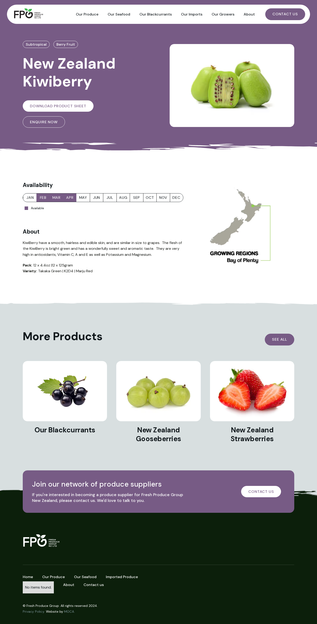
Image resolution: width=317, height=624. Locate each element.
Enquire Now (44, 122)
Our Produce (87, 14)
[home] (41, 14)
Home (28, 576)
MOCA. (69, 611)
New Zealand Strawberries (252, 434)
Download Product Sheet (58, 106)
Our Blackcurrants (155, 14)
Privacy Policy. (34, 611)
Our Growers (223, 14)
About (249, 14)
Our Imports (191, 14)
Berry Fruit (65, 44)
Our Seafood (119, 14)
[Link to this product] (65, 391)
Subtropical (36, 44)
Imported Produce (122, 576)
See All (279, 339)
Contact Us (285, 14)
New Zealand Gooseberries (158, 434)
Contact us (94, 584)
